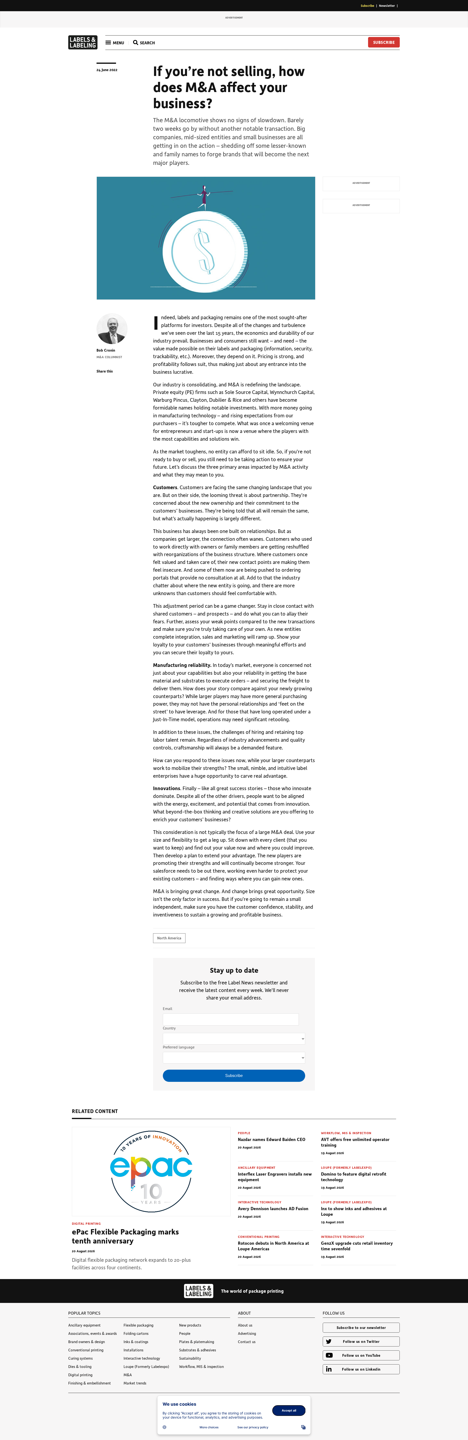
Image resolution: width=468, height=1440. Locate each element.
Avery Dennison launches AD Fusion (273, 1208)
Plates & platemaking (196, 1341)
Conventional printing (259, 1236)
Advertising (247, 1333)
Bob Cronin (106, 350)
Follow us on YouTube (361, 1355)
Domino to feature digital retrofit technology (353, 1176)
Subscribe (367, 5)
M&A (128, 1374)
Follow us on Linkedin (361, 1369)
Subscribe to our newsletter (361, 1327)
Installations (133, 1349)
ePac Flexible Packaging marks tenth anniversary (125, 1235)
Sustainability (190, 1358)
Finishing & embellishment (89, 1383)
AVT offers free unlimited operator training (355, 1142)
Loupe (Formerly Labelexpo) (346, 1167)
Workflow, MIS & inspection (346, 1133)
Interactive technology (259, 1202)
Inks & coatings (136, 1341)
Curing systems (80, 1358)
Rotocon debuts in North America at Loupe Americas (273, 1246)
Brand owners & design (86, 1341)
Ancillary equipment (256, 1167)
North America (169, 937)
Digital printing (86, 1223)
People (244, 1133)
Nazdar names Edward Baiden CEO (271, 1139)
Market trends (135, 1383)
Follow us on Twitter (361, 1341)
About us (245, 1325)
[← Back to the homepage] (83, 48)
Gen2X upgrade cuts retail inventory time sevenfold (357, 1246)
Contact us (246, 1341)
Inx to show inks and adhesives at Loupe (354, 1211)
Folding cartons (136, 1333)
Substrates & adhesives (197, 1349)
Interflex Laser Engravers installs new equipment (275, 1176)
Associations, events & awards (92, 1333)
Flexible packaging (138, 1325)
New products (190, 1325)
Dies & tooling (79, 1366)
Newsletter (387, 5)
